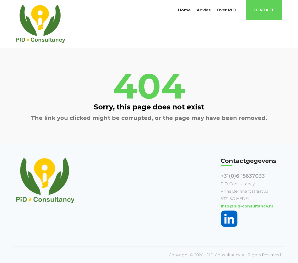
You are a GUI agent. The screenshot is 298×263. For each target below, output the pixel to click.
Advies (204, 10)
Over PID (226, 10)
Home (184, 10)
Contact (264, 10)
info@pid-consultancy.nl (247, 206)
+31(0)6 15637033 (243, 176)
